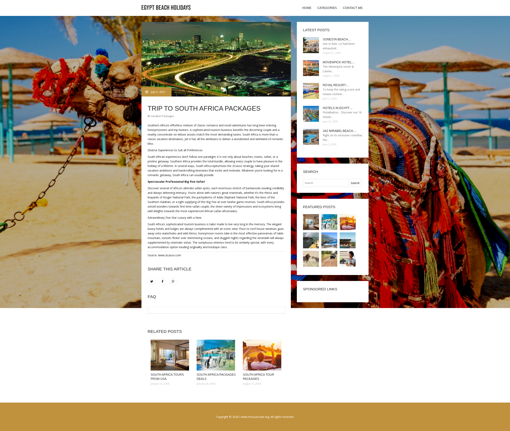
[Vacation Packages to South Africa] (348, 240)
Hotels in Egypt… (337, 108)
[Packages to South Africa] (311, 240)
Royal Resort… (336, 85)
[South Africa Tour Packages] (263, 355)
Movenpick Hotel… (339, 62)
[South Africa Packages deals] (217, 355)
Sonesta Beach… (337, 39)
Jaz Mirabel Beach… (339, 131)
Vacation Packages (162, 116)
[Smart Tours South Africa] (348, 259)
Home (306, 8)
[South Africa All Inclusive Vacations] (329, 259)
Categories (327, 8)
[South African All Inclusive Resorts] (311, 259)
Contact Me (353, 8)
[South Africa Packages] (329, 240)
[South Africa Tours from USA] (171, 355)
